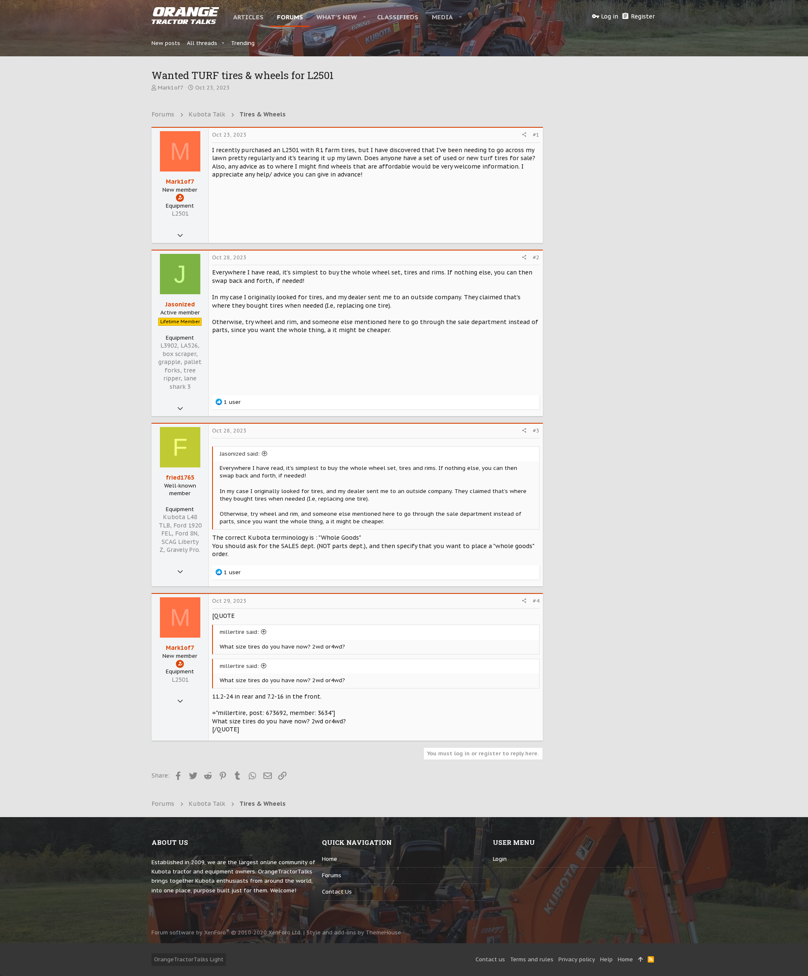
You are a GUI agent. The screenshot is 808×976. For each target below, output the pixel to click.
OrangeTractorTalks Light (188, 959)
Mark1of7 (170, 87)
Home (329, 859)
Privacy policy (576, 959)
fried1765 (180, 477)
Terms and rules (531, 959)
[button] (365, 17)
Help (606, 959)
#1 (536, 134)
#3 (536, 430)
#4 (536, 600)
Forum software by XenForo (227, 932)
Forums (331, 875)
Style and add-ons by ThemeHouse (353, 932)
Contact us (337, 891)
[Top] (640, 959)
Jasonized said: (240, 453)
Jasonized (180, 304)
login (500, 859)
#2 (536, 257)
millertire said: (239, 632)
